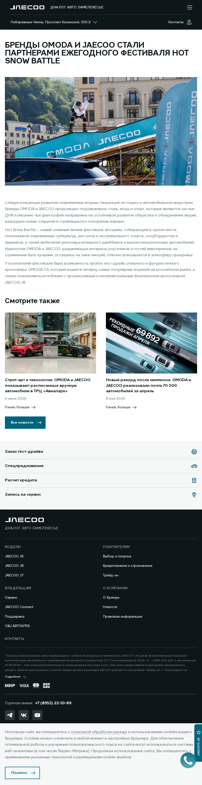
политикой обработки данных (99, 732)
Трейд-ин (110, 575)
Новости (110, 607)
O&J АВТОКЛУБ (17, 626)
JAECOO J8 (14, 566)
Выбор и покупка (117, 556)
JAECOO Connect (19, 607)
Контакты (14, 639)
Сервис (11, 597)
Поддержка (14, 616)
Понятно (19, 773)
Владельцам (18, 588)
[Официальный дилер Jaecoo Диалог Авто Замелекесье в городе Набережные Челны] (27, 7)
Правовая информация (122, 616)
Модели (13, 547)
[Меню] (190, 7)
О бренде (111, 597)
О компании (115, 588)
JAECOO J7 (14, 575)
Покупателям (116, 547)
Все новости (22, 422)
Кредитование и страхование (127, 566)
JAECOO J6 (14, 556)
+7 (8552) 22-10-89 (53, 703)
